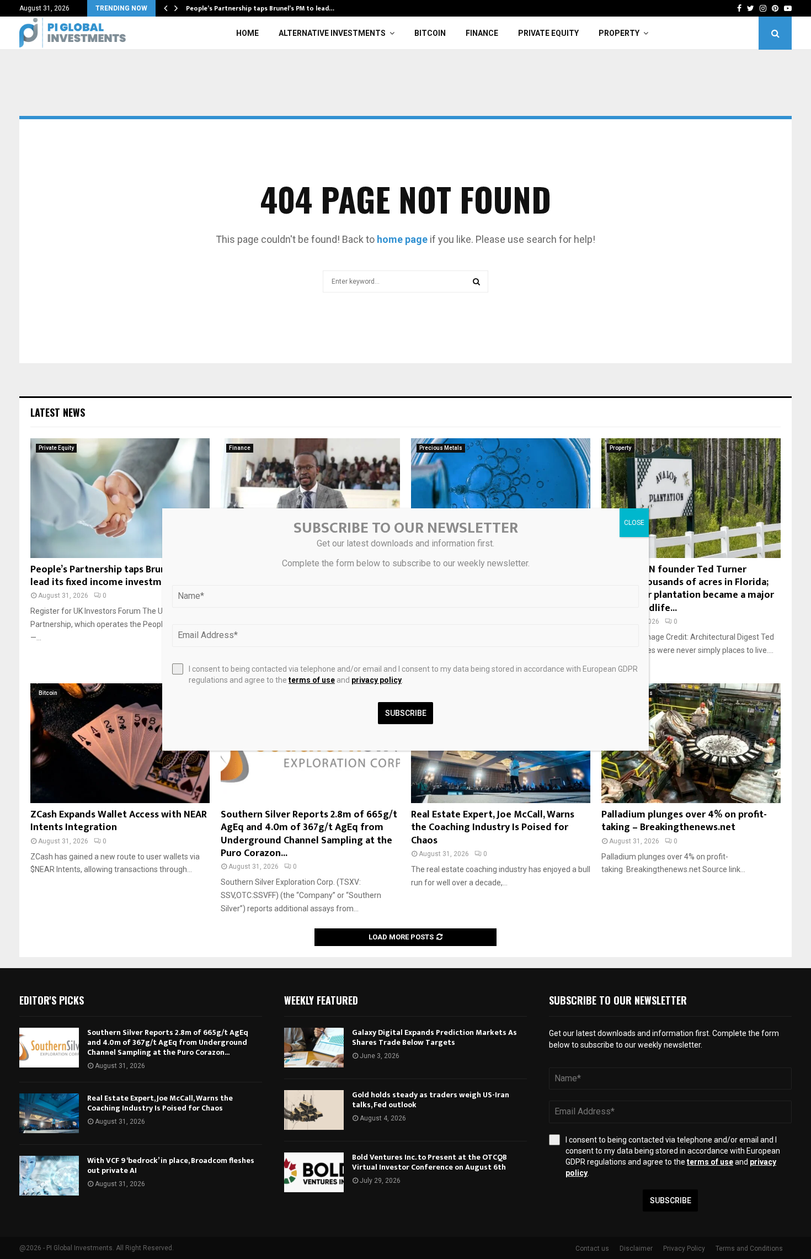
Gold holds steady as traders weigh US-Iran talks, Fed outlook (430, 1099)
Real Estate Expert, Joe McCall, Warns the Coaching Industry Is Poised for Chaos (492, 827)
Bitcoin (430, 33)
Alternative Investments (332, 33)
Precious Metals (440, 448)
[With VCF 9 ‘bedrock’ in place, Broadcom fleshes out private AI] (49, 1176)
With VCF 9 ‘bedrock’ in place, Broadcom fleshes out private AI (170, 1165)
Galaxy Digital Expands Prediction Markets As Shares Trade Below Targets (434, 1037)
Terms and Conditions (749, 1248)
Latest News (57, 412)
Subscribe (670, 1200)
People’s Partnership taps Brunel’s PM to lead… (260, 8)
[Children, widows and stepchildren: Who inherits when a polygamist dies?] (310, 498)
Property (619, 33)
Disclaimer (636, 1248)
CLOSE (634, 523)
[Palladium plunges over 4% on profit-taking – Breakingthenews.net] (691, 743)
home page (402, 239)
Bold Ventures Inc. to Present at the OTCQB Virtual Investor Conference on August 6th (429, 1162)
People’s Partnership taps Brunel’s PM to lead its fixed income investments (120, 576)
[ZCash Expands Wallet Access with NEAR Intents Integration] (120, 743)
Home (247, 33)
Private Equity (548, 33)
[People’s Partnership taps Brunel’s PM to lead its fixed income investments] (120, 498)
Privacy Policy (684, 1248)
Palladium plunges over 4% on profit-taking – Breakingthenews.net (684, 821)
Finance (482, 33)
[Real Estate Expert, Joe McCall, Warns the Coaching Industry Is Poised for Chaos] (49, 1113)
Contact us (592, 1248)
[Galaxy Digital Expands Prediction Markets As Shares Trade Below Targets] (314, 1047)
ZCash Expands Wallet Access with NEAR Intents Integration (118, 821)
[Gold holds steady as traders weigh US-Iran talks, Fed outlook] (314, 1110)
